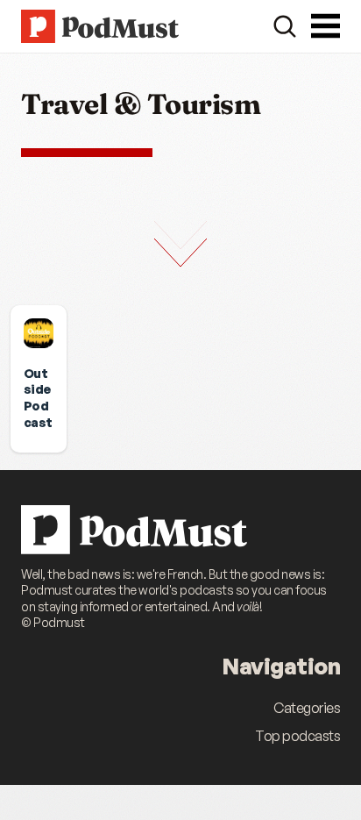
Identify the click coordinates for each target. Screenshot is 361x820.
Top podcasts (297, 736)
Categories (306, 708)
